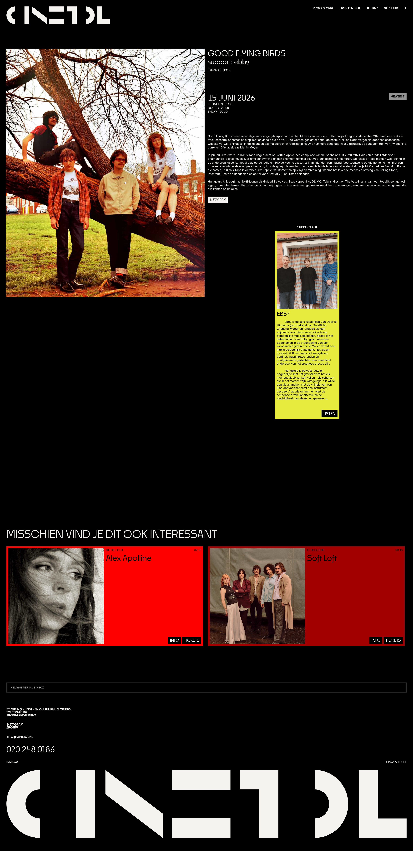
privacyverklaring (396, 762)
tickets (191, 640)
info (174, 640)
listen (329, 413)
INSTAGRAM (217, 199)
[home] (58, 15)
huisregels (12, 762)
